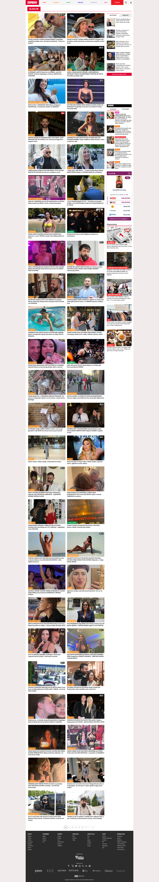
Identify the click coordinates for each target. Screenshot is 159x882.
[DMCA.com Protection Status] (79, 876)
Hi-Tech (89, 843)
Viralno (75, 834)
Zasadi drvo (30, 845)
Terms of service (120, 849)
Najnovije (125, 15)
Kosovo (29, 847)
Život (88, 836)
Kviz (44, 842)
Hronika (29, 840)
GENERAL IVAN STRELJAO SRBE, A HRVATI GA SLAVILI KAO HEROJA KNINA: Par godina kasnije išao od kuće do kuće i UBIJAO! (119, 272)
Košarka (59, 838)
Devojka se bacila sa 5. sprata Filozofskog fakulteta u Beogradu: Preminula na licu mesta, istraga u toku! (123, 33)
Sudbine (30, 849)
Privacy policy (120, 847)
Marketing (119, 840)
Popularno (125, 109)
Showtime (60, 845)
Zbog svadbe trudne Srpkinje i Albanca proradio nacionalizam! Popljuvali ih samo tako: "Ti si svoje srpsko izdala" (119, 298)
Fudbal (59, 836)
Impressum (119, 836)
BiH (103, 842)
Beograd (30, 843)
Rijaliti (44, 836)
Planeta (104, 836)
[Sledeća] (93, 827)
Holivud (44, 840)
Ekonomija (30, 842)
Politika (29, 836)
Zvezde (44, 838)
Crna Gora (104, 843)
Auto (103, 847)
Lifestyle (91, 834)
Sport (60, 834)
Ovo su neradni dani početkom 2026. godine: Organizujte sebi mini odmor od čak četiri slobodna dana (119, 246)
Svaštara (74, 838)
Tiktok (73, 840)
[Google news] (89, 866)
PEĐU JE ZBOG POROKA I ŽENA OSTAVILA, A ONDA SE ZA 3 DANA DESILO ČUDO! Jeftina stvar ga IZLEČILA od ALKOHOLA (123, 56)
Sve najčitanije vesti (119, 74)
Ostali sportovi (61, 842)
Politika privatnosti (121, 845)
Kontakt (119, 838)
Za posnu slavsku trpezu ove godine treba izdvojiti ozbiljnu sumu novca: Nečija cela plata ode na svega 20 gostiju (119, 349)
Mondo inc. (121, 834)
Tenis (59, 840)
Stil (88, 838)
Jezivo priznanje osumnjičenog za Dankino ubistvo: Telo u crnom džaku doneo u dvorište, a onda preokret (123, 67)
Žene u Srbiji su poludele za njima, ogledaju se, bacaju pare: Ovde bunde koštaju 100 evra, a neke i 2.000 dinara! (119, 323)
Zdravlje (89, 842)
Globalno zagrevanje (107, 838)
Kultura (89, 845)
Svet (104, 834)
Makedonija (105, 845)
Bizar (73, 836)
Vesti (30, 834)
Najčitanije (113, 15)
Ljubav (88, 840)
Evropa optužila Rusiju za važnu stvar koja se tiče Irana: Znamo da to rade (123, 20)
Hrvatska (104, 840)
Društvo (29, 838)
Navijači (59, 843)
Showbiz (46, 834)
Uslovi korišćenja (121, 843)
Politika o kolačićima (121, 842)
